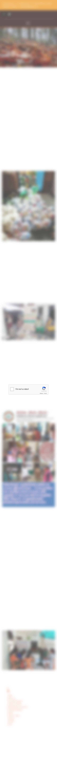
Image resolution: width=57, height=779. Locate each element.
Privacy (41, 393)
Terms (45, 393)
